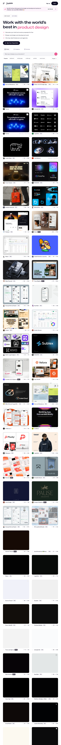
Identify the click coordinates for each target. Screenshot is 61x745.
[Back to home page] (9, 3)
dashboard (12, 58)
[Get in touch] (49, 80)
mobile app (28, 58)
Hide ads (21, 109)
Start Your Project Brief (12, 43)
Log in (54, 3)
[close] (55, 9)
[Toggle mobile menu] (4, 3)
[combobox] (28, 54)
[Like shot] (26, 80)
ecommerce (42, 58)
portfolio (35, 58)
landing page (19, 58)
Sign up (48, 3)
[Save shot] (23, 80)
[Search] (55, 54)
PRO (17, 84)
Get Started (50, 9)
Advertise (27, 109)
